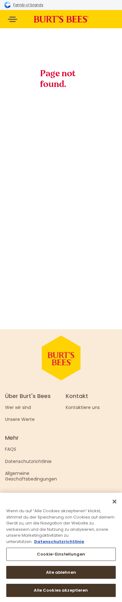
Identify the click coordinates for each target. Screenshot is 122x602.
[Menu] (12, 19)
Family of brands (28, 5)
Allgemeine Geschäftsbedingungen (31, 476)
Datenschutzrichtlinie (28, 461)
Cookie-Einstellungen (61, 554)
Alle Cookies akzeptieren (61, 590)
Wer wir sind (18, 407)
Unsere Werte (20, 419)
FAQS (10, 449)
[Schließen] (114, 501)
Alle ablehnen (61, 572)
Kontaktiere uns (83, 407)
